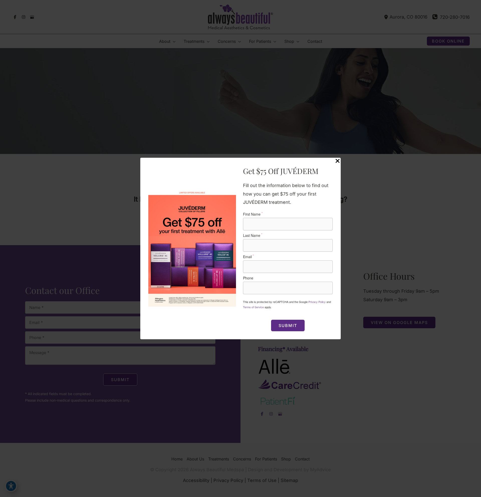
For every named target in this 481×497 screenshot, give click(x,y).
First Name (253, 214)
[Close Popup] (337, 161)
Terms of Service (253, 307)
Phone (248, 277)
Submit (288, 325)
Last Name (252, 235)
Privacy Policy (317, 302)
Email (248, 256)
